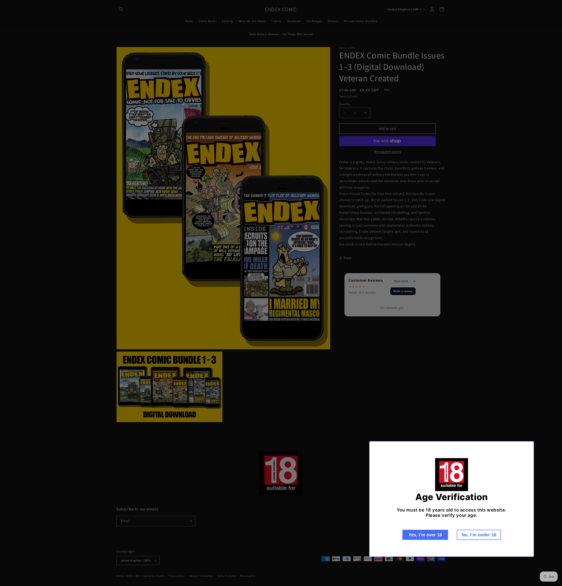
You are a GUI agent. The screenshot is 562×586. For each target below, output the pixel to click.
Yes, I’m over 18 (425, 534)
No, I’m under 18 (479, 534)
